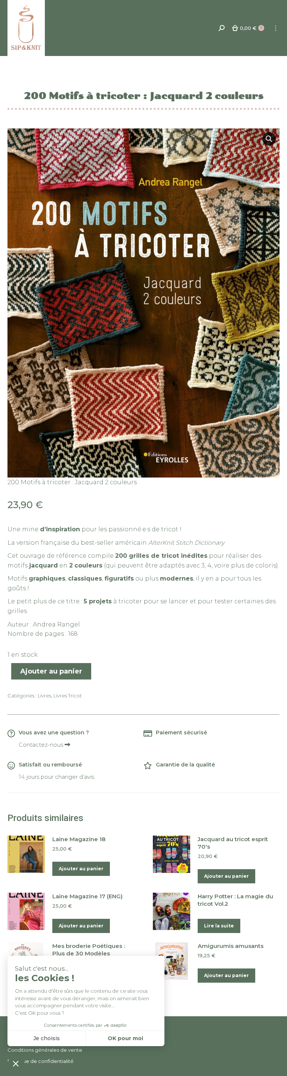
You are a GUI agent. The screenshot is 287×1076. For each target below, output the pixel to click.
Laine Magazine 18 (78, 839)
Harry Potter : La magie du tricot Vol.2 (235, 900)
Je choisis (46, 1038)
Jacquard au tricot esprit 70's (233, 843)
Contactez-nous (42, 744)
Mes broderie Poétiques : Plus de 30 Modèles (88, 949)
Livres (44, 696)
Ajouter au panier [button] (81, 868)
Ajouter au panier (51, 671)
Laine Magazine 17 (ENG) (87, 896)
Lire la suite (219, 926)
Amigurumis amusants (230, 945)
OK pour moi (125, 1038)
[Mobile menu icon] (276, 28)
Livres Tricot (67, 696)
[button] (269, 139)
